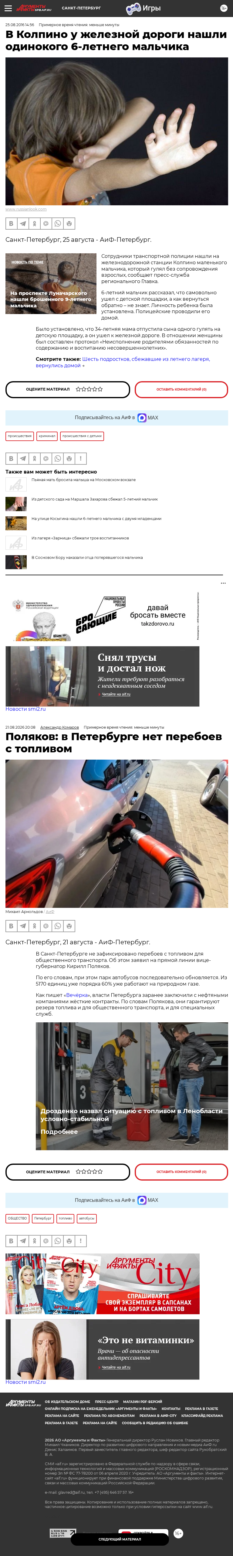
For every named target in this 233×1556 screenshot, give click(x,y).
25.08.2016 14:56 (19, 24)
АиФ (50, 911)
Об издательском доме (67, 1402)
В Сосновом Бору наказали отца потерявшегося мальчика (87, 557)
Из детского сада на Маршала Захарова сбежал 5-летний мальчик (95, 499)
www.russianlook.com (26, 209)
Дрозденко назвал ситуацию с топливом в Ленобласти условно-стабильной (132, 1115)
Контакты (171, 1409)
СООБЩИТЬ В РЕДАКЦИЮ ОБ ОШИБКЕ (155, 1423)
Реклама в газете (201, 1409)
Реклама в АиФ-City (158, 1416)
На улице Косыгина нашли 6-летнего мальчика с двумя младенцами (96, 518)
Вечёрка (77, 995)
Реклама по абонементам (109, 1416)
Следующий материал (120, 1539)
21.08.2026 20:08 (20, 727)
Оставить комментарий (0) (182, 390)
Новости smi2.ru (25, 709)
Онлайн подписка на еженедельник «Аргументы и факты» (101, 1409)
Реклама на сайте (62, 1416)
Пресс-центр (106, 1402)
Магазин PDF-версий (142, 1402)
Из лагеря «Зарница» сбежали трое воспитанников (80, 538)
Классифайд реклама (202, 1416)
